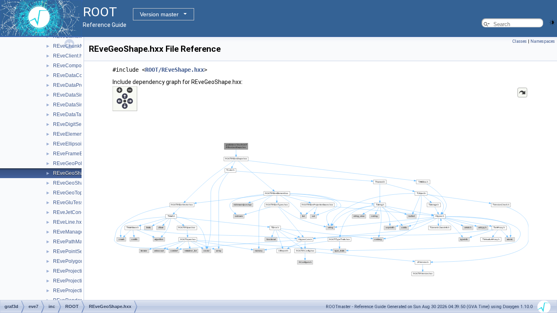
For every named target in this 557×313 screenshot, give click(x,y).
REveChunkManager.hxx (80, 46)
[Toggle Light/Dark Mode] (552, 21)
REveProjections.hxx (76, 290)
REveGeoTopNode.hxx (78, 193)
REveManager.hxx (73, 232)
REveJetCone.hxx (73, 212)
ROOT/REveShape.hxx (174, 69)
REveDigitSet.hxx (72, 124)
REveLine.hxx (68, 222)
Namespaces (542, 41)
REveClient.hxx (70, 56)
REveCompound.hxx (76, 65)
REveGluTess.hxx (72, 202)
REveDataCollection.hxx (80, 75)
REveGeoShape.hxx (75, 173)
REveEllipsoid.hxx (73, 144)
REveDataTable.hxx (75, 114)
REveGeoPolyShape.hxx (80, 163)
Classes (519, 41)
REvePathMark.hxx (74, 242)
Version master (159, 14)
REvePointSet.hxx (73, 251)
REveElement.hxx (73, 134)
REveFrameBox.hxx (75, 153)
